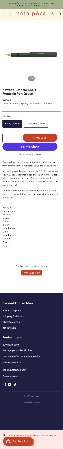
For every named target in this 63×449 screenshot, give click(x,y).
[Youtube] (9, 384)
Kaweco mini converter (34, 194)
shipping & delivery (13, 316)
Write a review (32, 272)
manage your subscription (17, 350)
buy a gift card (10, 344)
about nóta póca (11, 310)
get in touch (9, 327)
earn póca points (11, 362)
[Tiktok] (15, 384)
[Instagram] (4, 384)
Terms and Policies (31, 402)
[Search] (10, 13)
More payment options (30, 154)
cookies (25, 435)
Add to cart (41, 137)
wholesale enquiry (12, 322)
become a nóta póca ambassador (21, 356)
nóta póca (35, 396)
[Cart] (59, 13)
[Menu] (3, 13)
